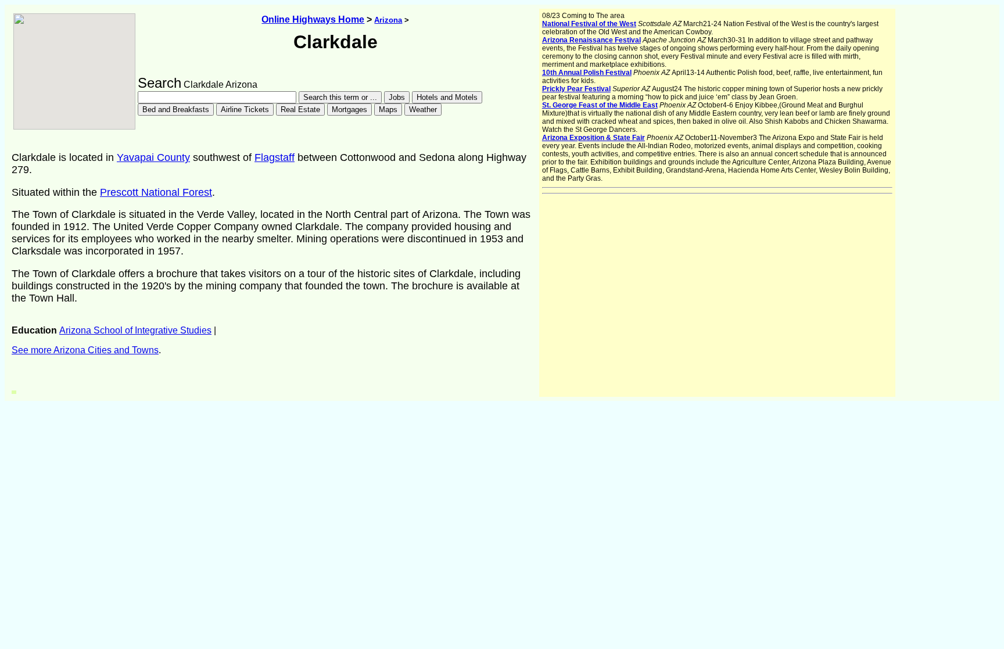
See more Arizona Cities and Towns (85, 350)
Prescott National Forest (156, 192)
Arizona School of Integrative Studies (135, 330)
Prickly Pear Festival (576, 89)
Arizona (388, 20)
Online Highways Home (312, 19)
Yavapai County (153, 157)
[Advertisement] (148, 373)
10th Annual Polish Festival (587, 73)
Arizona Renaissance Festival (591, 40)
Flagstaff (274, 157)
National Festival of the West (589, 24)
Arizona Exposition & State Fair (593, 138)
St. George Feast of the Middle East (600, 105)
